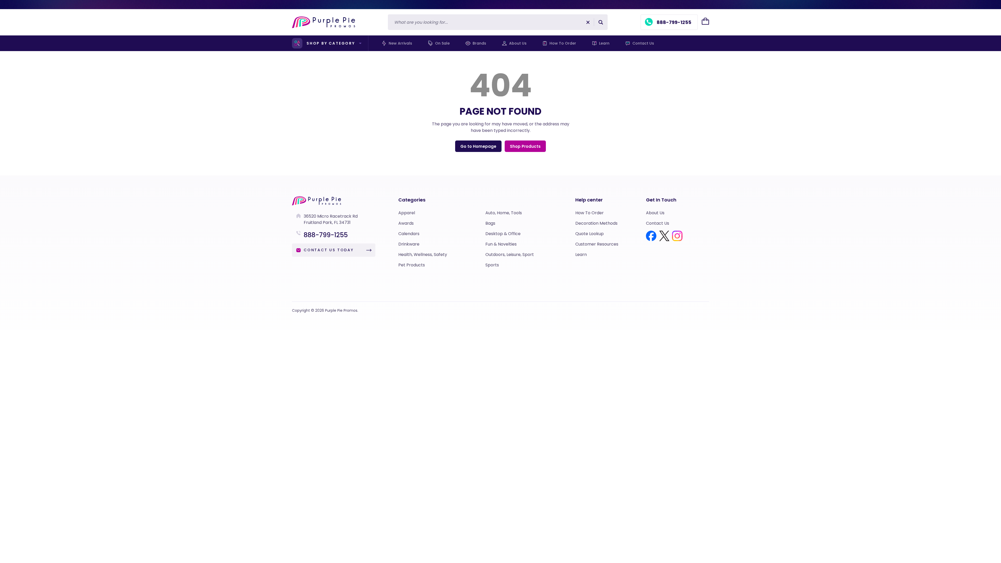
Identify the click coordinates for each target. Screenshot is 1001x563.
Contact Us (643, 43)
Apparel (406, 213)
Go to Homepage (478, 146)
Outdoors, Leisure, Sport (509, 255)
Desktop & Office (503, 234)
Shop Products (525, 146)
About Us (518, 43)
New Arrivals (400, 43)
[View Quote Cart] (705, 21)
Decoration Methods (596, 223)
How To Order (563, 43)
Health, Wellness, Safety (422, 255)
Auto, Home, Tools (503, 213)
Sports (492, 265)
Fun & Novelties (501, 244)
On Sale (442, 43)
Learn (604, 43)
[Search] (601, 22)
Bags (490, 223)
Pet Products (411, 265)
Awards (406, 223)
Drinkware (408, 244)
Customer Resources (596, 244)
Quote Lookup (589, 234)
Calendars (408, 234)
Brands (479, 43)
